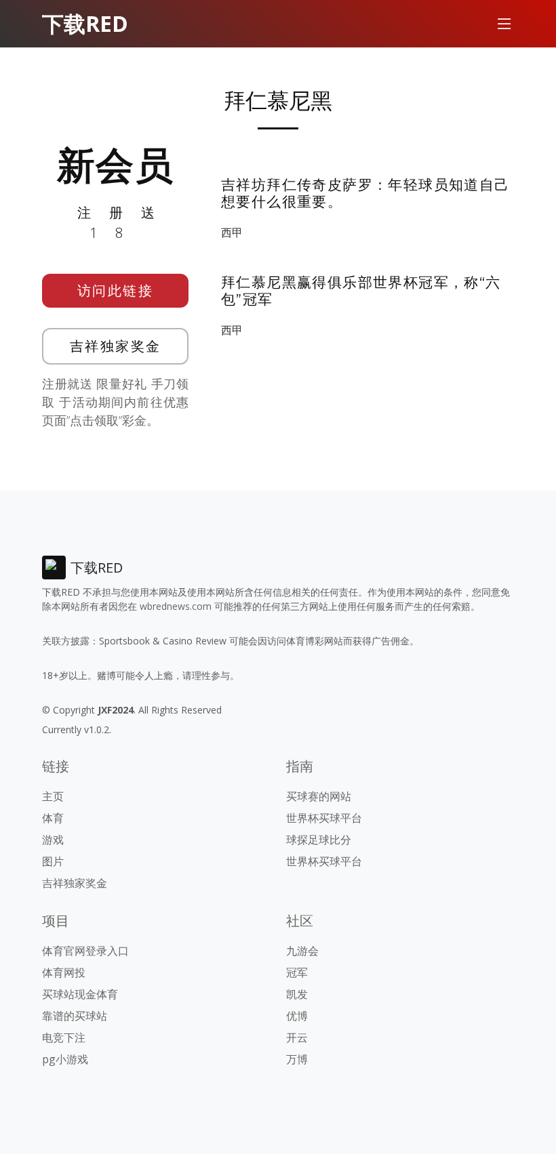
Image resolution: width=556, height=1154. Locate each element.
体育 (53, 817)
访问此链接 (115, 290)
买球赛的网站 (318, 796)
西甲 (232, 232)
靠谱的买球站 (74, 1015)
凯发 (297, 994)
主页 (53, 796)
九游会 (302, 950)
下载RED (85, 23)
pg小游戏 (65, 1059)
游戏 (53, 839)
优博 (297, 1015)
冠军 (297, 972)
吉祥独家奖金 (115, 346)
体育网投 (63, 972)
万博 (297, 1059)
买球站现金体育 (80, 994)
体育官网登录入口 (85, 950)
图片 (53, 861)
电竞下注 (63, 1037)
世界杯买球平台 (324, 817)
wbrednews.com (176, 606)
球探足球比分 (318, 839)
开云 (297, 1037)
